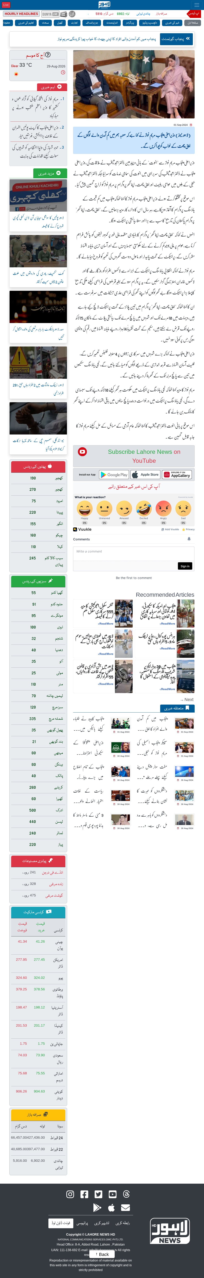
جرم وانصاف (91, 23)
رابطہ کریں (123, 1223)
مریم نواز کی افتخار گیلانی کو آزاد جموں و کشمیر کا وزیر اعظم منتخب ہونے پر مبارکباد (35, 107)
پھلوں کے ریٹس (35, 467)
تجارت (74, 23)
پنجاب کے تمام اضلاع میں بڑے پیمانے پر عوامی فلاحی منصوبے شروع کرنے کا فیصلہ (88, 772)
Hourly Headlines (21, 14)
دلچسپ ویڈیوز (149, 23)
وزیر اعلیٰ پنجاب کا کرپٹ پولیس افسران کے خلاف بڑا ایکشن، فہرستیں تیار (35, 131)
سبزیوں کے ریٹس (34, 581)
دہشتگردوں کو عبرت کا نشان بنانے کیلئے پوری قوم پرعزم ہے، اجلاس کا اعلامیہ (152, 796)
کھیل (60, 23)
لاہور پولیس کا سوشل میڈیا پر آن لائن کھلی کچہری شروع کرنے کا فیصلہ (38, 221)
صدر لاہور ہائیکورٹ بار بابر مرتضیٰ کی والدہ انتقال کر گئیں (38, 333)
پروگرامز (130, 23)
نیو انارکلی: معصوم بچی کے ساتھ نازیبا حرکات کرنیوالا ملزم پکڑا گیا (38, 444)
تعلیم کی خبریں (26, 23)
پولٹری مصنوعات (34, 861)
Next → (186, 699)
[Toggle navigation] (196, 5)
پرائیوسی (82, 1223)
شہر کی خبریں (172, 23)
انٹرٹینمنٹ (112, 23)
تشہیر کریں (101, 1223)
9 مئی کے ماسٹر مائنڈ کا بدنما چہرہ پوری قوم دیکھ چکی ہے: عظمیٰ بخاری (88, 820)
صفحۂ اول (192, 23)
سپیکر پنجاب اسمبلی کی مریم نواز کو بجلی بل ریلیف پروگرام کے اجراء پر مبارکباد (152, 747)
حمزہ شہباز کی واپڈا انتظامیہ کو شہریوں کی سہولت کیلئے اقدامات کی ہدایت (35, 151)
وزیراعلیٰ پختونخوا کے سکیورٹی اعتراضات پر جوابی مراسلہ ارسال (88, 747)
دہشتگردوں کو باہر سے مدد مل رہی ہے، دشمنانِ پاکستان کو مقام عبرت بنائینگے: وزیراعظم (152, 820)
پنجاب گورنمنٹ (173, 39)
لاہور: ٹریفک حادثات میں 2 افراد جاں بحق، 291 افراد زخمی (38, 388)
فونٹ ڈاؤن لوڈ (61, 1223)
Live (6, 5)
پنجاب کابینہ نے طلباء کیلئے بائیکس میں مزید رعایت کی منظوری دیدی (88, 723)
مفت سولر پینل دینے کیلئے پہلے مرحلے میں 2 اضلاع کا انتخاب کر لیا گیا (152, 772)
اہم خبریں (48, 87)
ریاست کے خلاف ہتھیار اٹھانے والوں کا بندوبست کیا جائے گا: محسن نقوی (88, 796)
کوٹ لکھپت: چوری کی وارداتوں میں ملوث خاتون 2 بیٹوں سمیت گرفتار (38, 277)
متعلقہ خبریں (174, 709)
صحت (45, 23)
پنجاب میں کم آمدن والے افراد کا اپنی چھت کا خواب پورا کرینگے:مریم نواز (152, 723)
